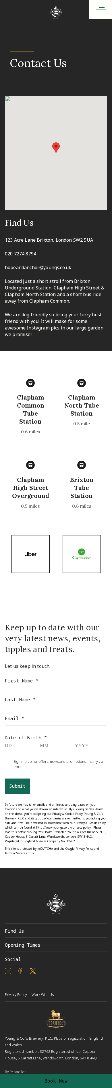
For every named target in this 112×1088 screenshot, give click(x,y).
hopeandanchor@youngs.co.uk (38, 267)
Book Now (56, 1081)
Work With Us (43, 994)
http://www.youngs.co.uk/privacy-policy (63, 827)
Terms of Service (15, 853)
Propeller (18, 1071)
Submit (17, 786)
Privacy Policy (84, 849)
